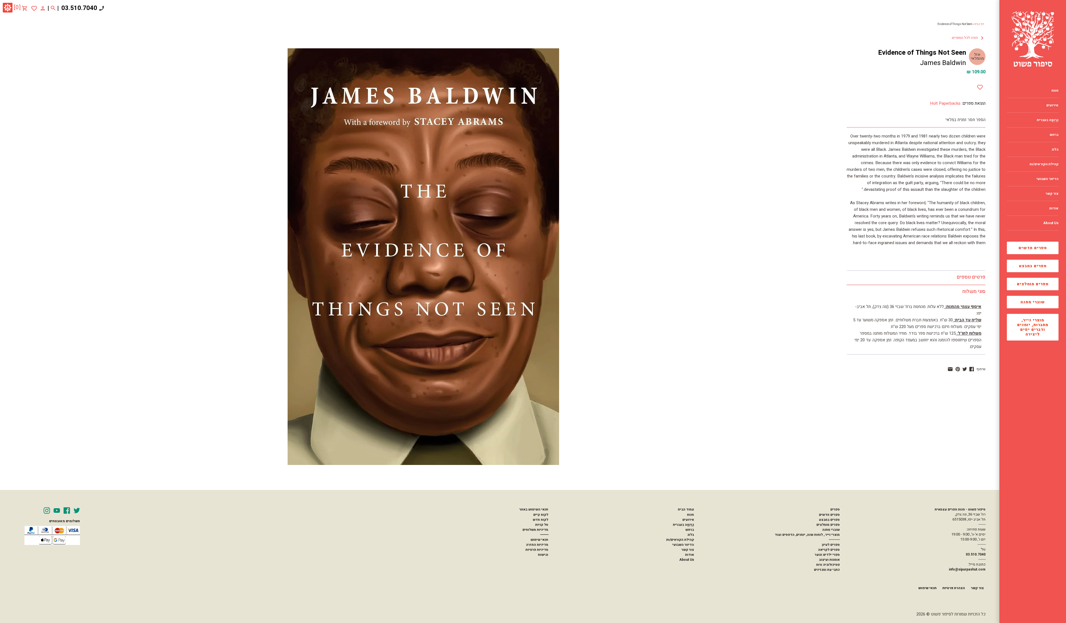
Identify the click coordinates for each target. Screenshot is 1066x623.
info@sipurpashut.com (967, 569)
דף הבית (979, 24)
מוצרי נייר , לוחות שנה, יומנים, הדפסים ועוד (807, 534)
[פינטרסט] (958, 369)
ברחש (689, 529)
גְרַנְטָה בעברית (683, 524)
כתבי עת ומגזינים (827, 569)
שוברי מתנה (1032, 302)
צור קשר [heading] (1052, 193)
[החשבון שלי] (43, 8)
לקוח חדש (540, 519)
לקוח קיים (540, 514)
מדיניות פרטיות (537, 549)
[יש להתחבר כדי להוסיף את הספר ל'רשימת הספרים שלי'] (34, 8)
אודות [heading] (1054, 208)
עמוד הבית (686, 509)
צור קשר (688, 549)
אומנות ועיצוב (829, 559)
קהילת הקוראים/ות (680, 539)
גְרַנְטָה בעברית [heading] (1048, 119)
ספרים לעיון (831, 544)
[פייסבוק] (971, 369)
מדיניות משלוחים (535, 529)
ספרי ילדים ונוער (827, 554)
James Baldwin (943, 63)
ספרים (835, 509)
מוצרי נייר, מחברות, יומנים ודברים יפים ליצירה (1032, 327)
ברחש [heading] (1054, 134)
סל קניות (541, 524)
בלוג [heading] (1055, 149)
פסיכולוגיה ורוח (828, 564)
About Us (686, 559)
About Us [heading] (1051, 223)
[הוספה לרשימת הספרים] (979, 86)
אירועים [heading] (1052, 105)
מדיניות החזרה (537, 544)
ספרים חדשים (1033, 248)
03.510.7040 (79, 8)
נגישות (543, 554)
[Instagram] (47, 510)
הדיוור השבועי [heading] (1048, 178)
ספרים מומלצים (1033, 284)
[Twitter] (77, 510)
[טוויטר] (964, 369)
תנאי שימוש (539, 539)
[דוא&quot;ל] (950, 369)
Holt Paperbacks (945, 103)
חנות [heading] (1055, 90)
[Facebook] (67, 510)
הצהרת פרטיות (953, 588)
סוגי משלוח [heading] (973, 291)
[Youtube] (57, 510)
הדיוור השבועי (683, 544)
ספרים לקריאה (829, 549)
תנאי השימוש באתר (533, 509)
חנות (690, 514)
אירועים (688, 519)
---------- (834, 539)
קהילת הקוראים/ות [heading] (1044, 164)
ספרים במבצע (1033, 266)
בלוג (690, 534)
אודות (689, 554)
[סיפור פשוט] (1032, 38)
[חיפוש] (53, 8)
